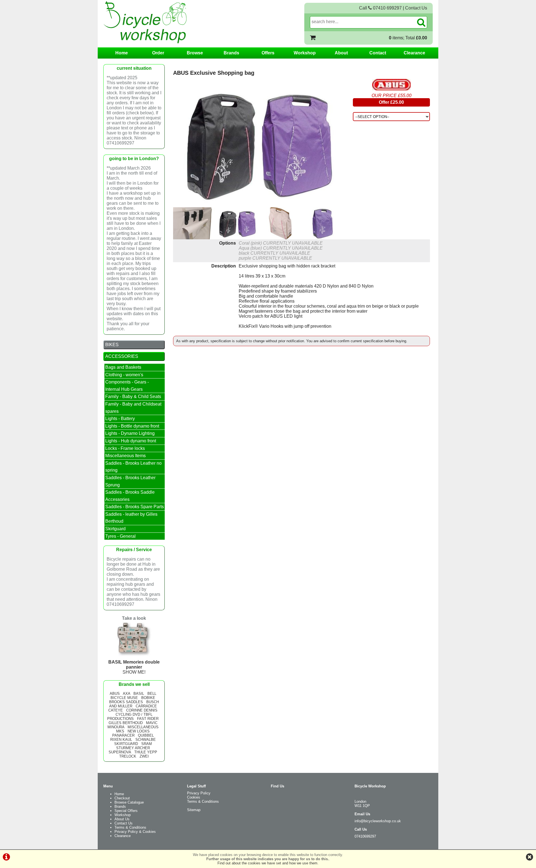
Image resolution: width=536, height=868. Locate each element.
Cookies (193, 797)
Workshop (305, 52)
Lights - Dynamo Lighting (130, 433)
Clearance (414, 52)
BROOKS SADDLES (126, 702)
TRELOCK (127, 756)
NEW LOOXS (139, 731)
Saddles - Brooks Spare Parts (134, 506)
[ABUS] (391, 84)
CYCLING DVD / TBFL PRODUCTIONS (129, 716)
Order (158, 52)
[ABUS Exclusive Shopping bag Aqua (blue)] (280, 223)
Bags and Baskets (123, 367)
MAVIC (151, 723)
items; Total (408, 37)
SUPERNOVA (120, 752)
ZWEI (144, 756)
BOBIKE (148, 698)
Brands (231, 52)
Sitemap (193, 810)
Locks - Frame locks (125, 448)
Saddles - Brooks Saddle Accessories (130, 496)
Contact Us (416, 8)
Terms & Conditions (130, 827)
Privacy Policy (198, 793)
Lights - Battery (120, 418)
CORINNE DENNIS (141, 710)
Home (121, 52)
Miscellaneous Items (125, 455)
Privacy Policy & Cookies (135, 832)
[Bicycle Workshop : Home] (167, 22)
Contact (377, 52)
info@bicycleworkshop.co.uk (378, 821)
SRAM (146, 744)
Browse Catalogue (129, 802)
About (341, 52)
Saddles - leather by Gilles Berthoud (131, 518)
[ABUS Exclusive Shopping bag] (258, 143)
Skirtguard (115, 528)
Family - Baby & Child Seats (133, 396)
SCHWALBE (145, 739)
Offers (268, 52)
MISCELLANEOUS (143, 727)
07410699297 (365, 836)
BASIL (138, 693)
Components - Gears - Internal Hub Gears (127, 386)
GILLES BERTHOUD (126, 723)
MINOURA (115, 727)
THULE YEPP (145, 752)
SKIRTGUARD (126, 744)
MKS (120, 731)
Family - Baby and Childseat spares (133, 408)
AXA (126, 693)
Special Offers (126, 811)
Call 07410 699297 (380, 8)
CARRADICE (146, 706)
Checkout (122, 798)
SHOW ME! (134, 667)
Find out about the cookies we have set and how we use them (267, 863)
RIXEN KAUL (121, 739)
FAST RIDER (148, 719)
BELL (151, 693)
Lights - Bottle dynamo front (132, 426)
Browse (195, 52)
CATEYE (115, 710)
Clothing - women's (124, 374)
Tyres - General (120, 536)
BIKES (112, 344)
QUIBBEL (146, 735)
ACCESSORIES (121, 356)
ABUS (115, 693)
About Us (122, 819)
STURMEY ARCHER (133, 748)
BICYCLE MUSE (124, 698)
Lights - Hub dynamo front (130, 440)
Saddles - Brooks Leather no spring (133, 467)
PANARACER (123, 735)
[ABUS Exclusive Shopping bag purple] (323, 223)
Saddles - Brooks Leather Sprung (130, 481)
